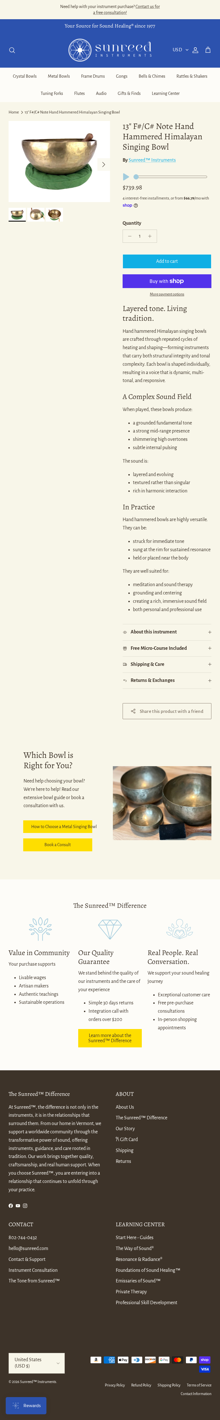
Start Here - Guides (135, 1237)
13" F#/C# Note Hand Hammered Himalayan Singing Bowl (72, 112)
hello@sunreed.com (28, 1248)
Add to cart (167, 261)
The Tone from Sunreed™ (34, 1281)
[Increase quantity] (151, 236)
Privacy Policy (115, 1385)
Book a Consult (57, 844)
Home (14, 112)
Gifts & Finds (129, 93)
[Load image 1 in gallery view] (59, 161)
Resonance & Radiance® (139, 1259)
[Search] (12, 50)
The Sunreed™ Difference (141, 1117)
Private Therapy (131, 1291)
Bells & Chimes (152, 76)
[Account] (194, 50)
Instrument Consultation (33, 1270)
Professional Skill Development (146, 1302)
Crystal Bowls (25, 76)
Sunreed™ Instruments (152, 160)
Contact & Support (27, 1259)
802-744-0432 (23, 1237)
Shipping (124, 1150)
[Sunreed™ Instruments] (110, 50)
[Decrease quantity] (128, 236)
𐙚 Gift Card (127, 1139)
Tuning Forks (52, 93)
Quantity (132, 223)
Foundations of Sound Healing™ (148, 1270)
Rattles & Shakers (191, 76)
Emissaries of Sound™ (138, 1281)
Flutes (79, 93)
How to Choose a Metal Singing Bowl (61, 826)
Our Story (125, 1128)
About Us (125, 1107)
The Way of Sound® (135, 1248)
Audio (101, 93)
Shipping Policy (169, 1385)
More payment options (167, 294)
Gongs (121, 76)
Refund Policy (141, 1385)
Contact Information (196, 1394)
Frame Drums (93, 76)
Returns (123, 1161)
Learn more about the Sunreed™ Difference (109, 1038)
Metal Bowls (59, 76)
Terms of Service (199, 1385)
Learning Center (166, 93)
